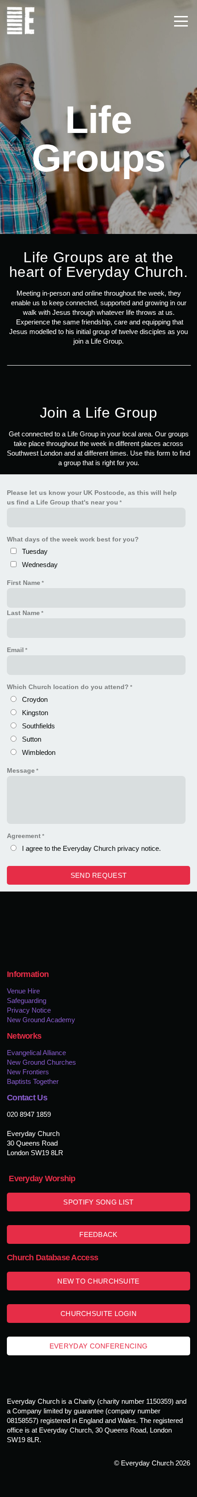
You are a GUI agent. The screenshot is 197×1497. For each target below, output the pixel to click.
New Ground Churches (41, 1062)
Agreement (24, 836)
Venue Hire (23, 991)
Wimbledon (38, 752)
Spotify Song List (98, 1202)
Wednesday (40, 564)
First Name (23, 582)
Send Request (99, 875)
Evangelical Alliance (37, 1052)
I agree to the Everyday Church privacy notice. (91, 848)
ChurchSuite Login (98, 1313)
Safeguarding (26, 1000)
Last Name (23, 613)
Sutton (31, 739)
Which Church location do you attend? (68, 687)
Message (21, 770)
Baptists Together (33, 1081)
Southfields (38, 726)
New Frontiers (28, 1072)
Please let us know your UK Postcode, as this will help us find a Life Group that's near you (92, 497)
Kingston (35, 713)
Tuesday (35, 551)
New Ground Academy (41, 1020)
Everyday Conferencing (98, 1346)
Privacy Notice (29, 1010)
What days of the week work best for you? (73, 539)
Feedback (98, 1234)
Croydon (35, 699)
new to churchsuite (98, 1281)
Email (15, 650)
